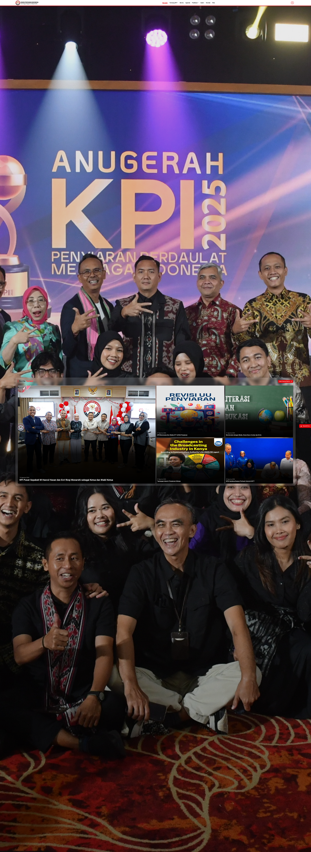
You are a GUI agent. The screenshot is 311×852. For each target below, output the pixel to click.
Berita (182, 3)
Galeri (202, 3)
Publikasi (195, 3)
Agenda (187, 3)
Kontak (208, 3)
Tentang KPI (173, 3)
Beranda (164, 3)
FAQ (213, 3)
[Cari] (292, 2)
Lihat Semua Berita (284, 381)
